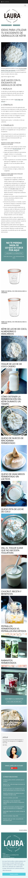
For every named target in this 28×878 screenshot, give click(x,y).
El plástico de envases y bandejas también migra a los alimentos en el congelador (13, 807)
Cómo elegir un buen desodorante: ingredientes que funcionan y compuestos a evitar (13, 802)
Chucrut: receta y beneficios (11, 592)
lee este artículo (17, 148)
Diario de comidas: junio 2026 (10, 797)
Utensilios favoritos (8, 858)
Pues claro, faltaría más (14, 701)
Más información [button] (7, 870)
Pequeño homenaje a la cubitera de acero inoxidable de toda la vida (13, 794)
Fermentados (16, 25)
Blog (4, 853)
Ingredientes (6, 856)
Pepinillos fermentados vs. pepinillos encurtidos (13, 629)
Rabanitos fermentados (8, 661)
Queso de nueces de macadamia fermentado (12, 441)
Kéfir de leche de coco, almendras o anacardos (14, 331)
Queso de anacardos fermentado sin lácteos (13, 476)
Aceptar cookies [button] (14, 874)
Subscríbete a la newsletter (14, 253)
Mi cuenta (5, 1)
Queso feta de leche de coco (12, 510)
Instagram (19, 741)
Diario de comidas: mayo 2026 (10, 816)
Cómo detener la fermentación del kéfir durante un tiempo (11, 400)
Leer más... (5, 745)
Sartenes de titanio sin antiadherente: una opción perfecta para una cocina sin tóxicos (14, 789)
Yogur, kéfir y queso (6, 25)
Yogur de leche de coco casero (11, 365)
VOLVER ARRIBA (23, 830)
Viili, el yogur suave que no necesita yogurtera (12, 550)
